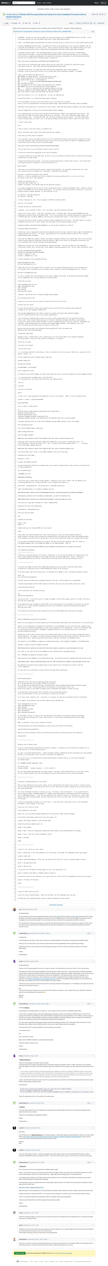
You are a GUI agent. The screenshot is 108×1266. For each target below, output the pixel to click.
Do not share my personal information (82, 1261)
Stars (27, 23)
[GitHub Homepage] (18, 1261)
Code (6, 23)
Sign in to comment (66, 1253)
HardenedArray (12, 14)
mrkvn (21, 1212)
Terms (31, 1261)
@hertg (27, 1007)
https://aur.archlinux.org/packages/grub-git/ (31, 1187)
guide (58, 916)
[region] (54, 467)
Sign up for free (20, 1253)
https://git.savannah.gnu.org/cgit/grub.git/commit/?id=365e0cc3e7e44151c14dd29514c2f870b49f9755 (52, 1136)
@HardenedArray (25, 1059)
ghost (21, 1225)
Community (51, 1261)
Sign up (103, 3)
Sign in (96, 3)
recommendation (74, 916)
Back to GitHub (47, 3)
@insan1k (23, 1166)
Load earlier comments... (56, 905)
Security (41, 1261)
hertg (20, 961)
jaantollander (23, 1239)
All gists (39, 3)
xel (20, 909)
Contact (61, 1261)
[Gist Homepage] (6, 3)
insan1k (21, 1128)
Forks (37, 23)
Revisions (16, 23)
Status (46, 1261)
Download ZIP (100, 23)
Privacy (36, 1261)
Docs (57, 1261)
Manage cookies (68, 1261)
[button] (91, 23)
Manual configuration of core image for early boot (41, 978)
